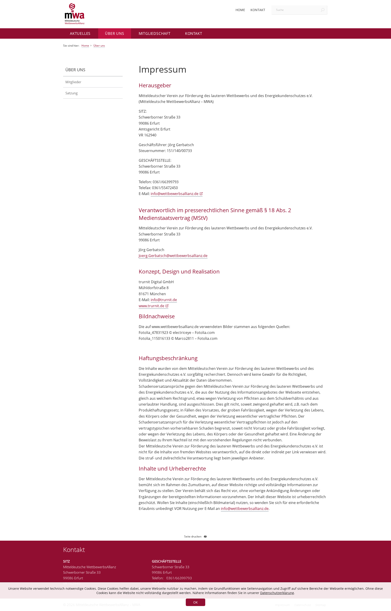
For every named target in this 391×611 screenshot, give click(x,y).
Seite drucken (192, 536)
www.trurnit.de (151, 305)
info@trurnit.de (164, 299)
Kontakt (257, 10)
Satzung (71, 93)
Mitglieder (73, 82)
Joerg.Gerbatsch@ (154, 255)
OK (195, 602)
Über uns (114, 33)
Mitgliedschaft (155, 33)
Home (240, 10)
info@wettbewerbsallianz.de (174, 193)
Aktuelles (80, 33)
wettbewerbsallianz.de (188, 255)
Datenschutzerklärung (277, 593)
